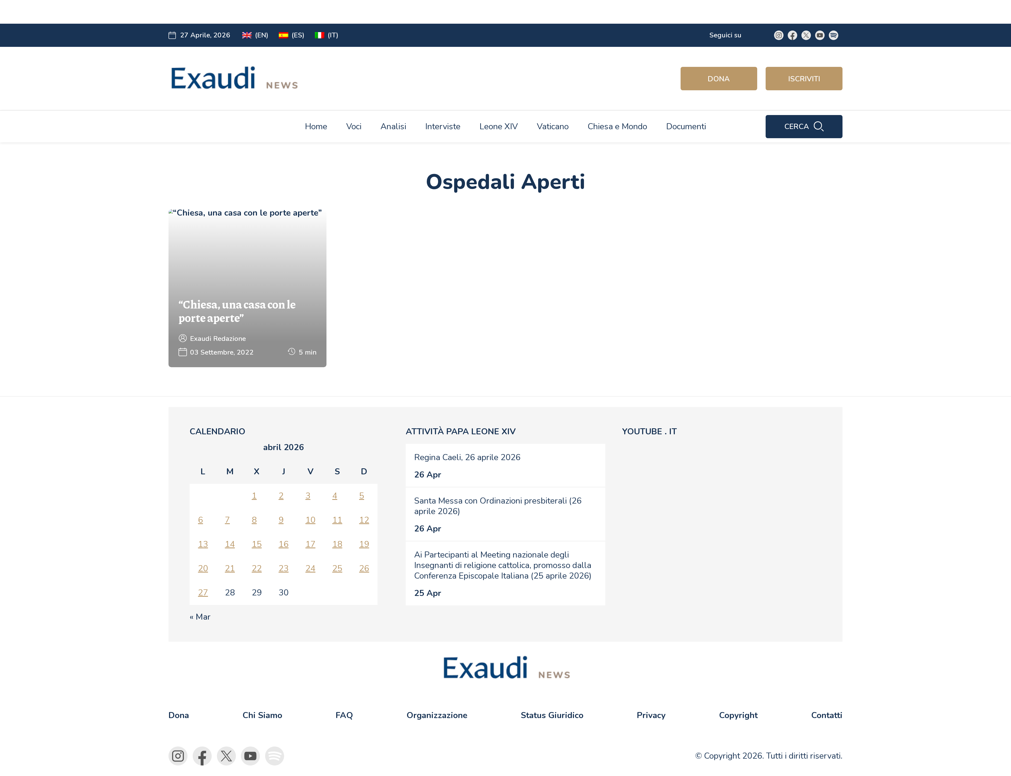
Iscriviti (804, 79)
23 (284, 568)
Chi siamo (262, 715)
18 (337, 544)
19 (364, 544)
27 (203, 592)
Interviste (442, 126)
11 (337, 520)
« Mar (200, 617)
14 (230, 544)
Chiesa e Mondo (617, 126)
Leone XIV (498, 126)
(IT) (333, 35)
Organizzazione (437, 715)
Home (316, 126)
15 (257, 544)
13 (203, 544)
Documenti (686, 126)
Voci (353, 126)
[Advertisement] (272, 12)
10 (310, 520)
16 (284, 544)
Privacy (651, 715)
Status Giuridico (552, 715)
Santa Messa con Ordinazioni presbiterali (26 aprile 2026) (498, 506)
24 (310, 568)
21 (230, 568)
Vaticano (553, 126)
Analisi (393, 126)
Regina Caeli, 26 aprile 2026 (467, 457)
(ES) (297, 35)
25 (337, 568)
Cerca (796, 127)
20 (203, 568)
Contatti (827, 715)
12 (364, 520)
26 (364, 568)
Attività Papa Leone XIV (461, 431)
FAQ (344, 715)
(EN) (261, 35)
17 (310, 544)
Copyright (738, 715)
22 (257, 568)
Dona (719, 79)
